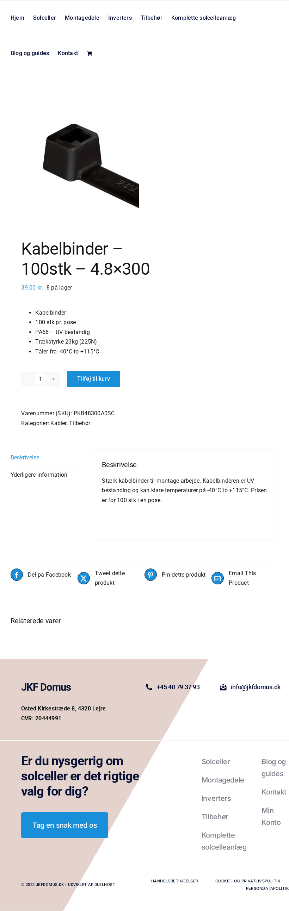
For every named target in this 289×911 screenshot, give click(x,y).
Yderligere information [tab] (39, 474)
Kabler (58, 423)
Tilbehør (79, 423)
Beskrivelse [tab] (25, 457)
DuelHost (105, 884)
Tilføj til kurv (93, 378)
